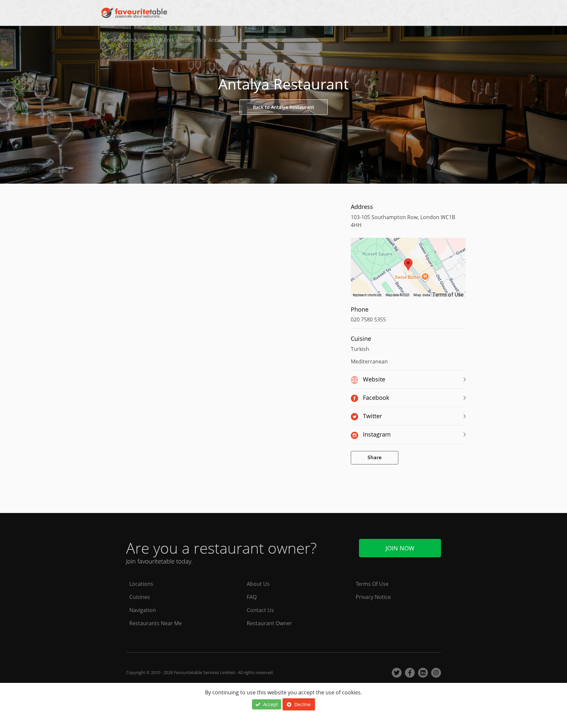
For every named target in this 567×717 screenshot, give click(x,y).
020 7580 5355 (368, 319)
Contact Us (260, 610)
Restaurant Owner (269, 623)
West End (161, 40)
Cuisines (139, 597)
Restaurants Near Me (155, 623)
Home (108, 40)
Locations (141, 583)
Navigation (142, 610)
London (133, 40)
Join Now (400, 548)
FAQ (252, 597)
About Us (258, 583)
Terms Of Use (372, 583)
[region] (408, 270)
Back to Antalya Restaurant (283, 107)
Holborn (190, 40)
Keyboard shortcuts (367, 295)
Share (375, 458)
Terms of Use (448, 295)
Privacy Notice (373, 597)
